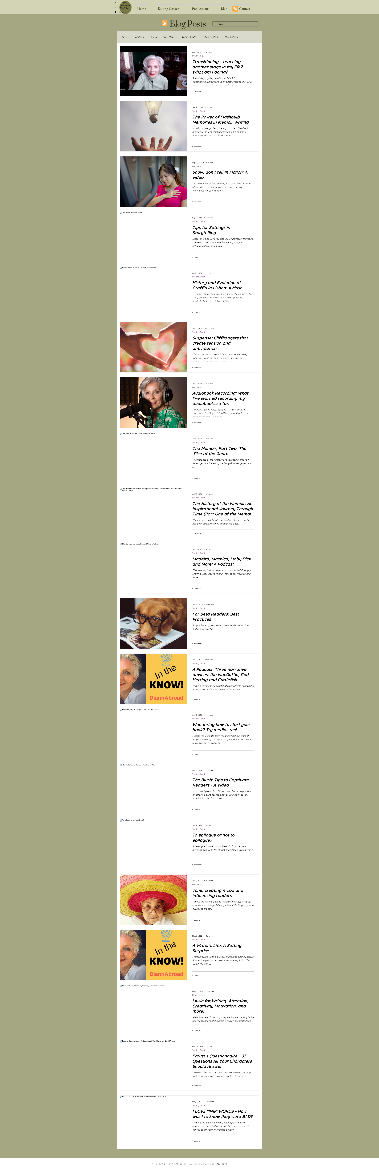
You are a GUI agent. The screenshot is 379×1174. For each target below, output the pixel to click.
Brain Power (169, 36)
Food (154, 36)
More (246, 36)
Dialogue (140, 36)
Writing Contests (210, 36)
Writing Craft (188, 36)
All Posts (124, 36)
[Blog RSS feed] (235, 9)
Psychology (231, 36)
